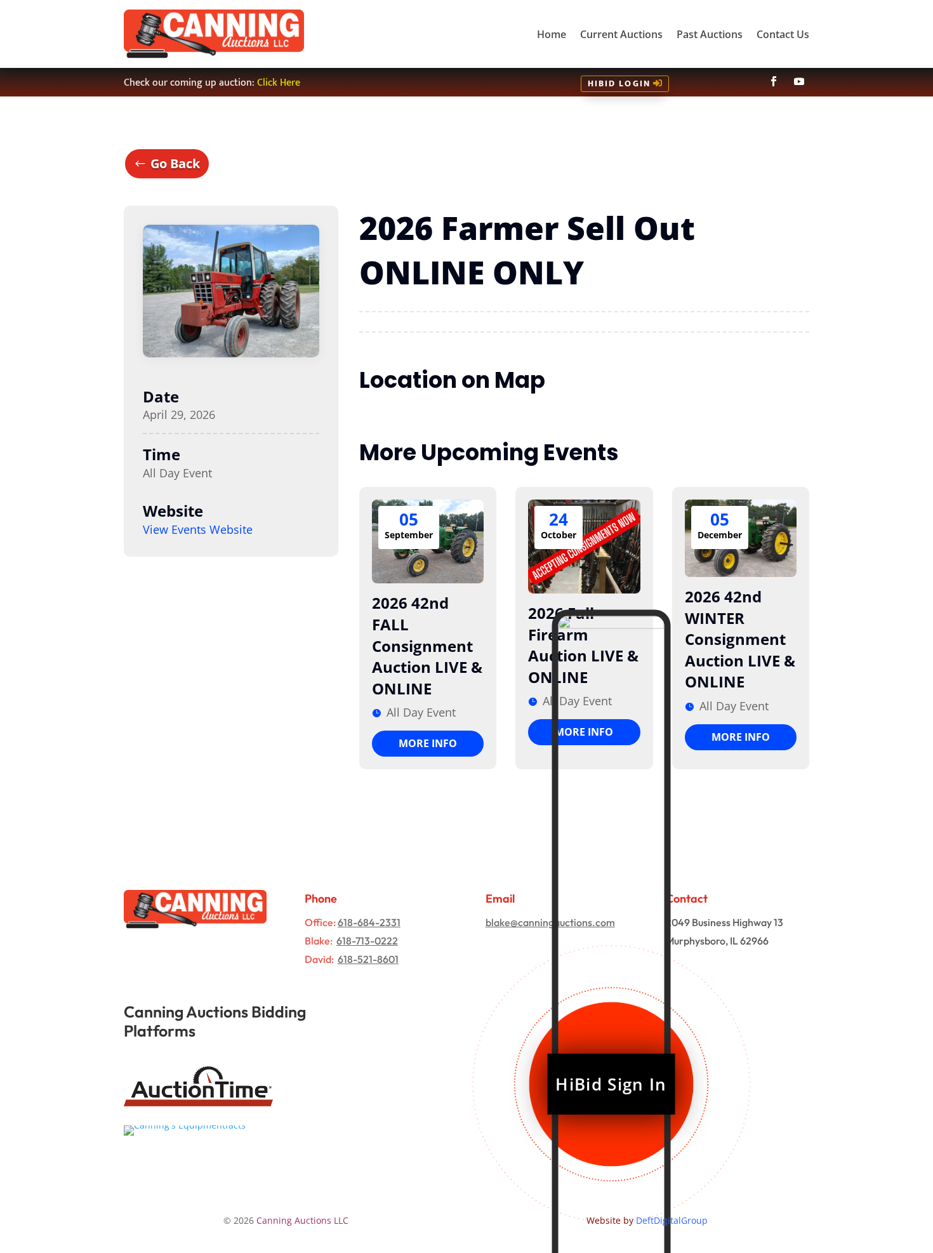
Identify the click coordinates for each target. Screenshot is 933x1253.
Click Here (278, 82)
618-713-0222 (367, 940)
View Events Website (198, 529)
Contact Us (783, 34)
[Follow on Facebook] (774, 81)
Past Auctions (710, 34)
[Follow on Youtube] (799, 81)
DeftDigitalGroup (672, 1220)
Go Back (175, 163)
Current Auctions (621, 34)
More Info (428, 743)
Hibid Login (619, 83)
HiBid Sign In (610, 1084)
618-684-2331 (369, 922)
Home (551, 34)
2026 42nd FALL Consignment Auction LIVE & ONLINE (427, 645)
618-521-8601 (368, 959)
